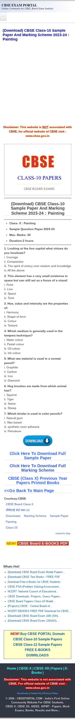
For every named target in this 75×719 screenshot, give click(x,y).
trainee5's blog (63, 533)
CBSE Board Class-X (19, 504)
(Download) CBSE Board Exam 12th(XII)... (33, 620)
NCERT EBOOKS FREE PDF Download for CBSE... (39, 611)
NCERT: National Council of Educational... (33, 591)
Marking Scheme (35, 516)
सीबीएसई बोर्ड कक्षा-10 (18, 510)
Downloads (13, 516)
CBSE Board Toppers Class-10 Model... (32, 601)
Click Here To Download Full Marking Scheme (38, 467)
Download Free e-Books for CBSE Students (34, 581)
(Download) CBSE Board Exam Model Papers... (36, 572)
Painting (11, 521)
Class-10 (12, 527)
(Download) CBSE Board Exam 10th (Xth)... (34, 615)
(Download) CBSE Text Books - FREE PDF (34, 576)
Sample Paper (59, 516)
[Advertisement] (37, 86)
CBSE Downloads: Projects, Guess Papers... (35, 596)
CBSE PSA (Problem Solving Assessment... (34, 586)
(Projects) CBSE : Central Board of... (30, 606)
